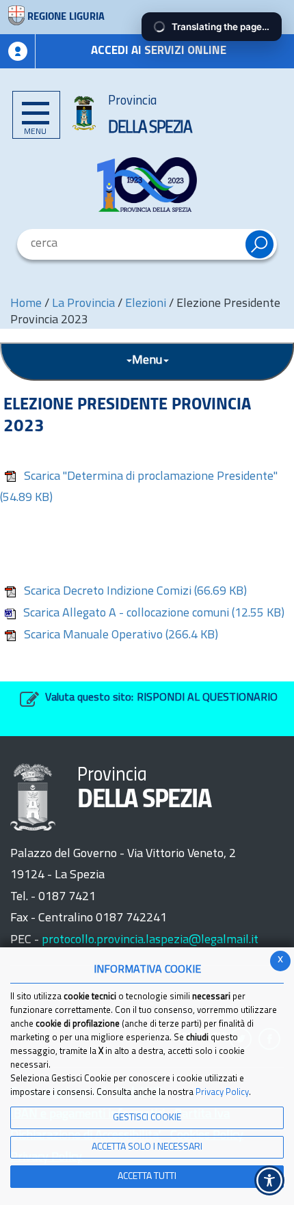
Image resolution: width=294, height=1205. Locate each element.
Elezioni (145, 304)
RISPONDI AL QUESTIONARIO (207, 697)
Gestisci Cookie (147, 1118)
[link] (147, 184)
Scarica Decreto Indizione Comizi (135, 592)
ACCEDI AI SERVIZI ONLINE (158, 51)
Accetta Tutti (147, 1177)
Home (26, 304)
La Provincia (85, 304)
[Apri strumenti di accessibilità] (269, 1180)
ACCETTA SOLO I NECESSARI (147, 1147)
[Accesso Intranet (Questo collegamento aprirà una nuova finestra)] (18, 51)
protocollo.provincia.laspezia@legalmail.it (150, 940)
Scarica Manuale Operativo (121, 635)
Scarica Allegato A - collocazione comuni (153, 614)
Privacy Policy (222, 1092)
